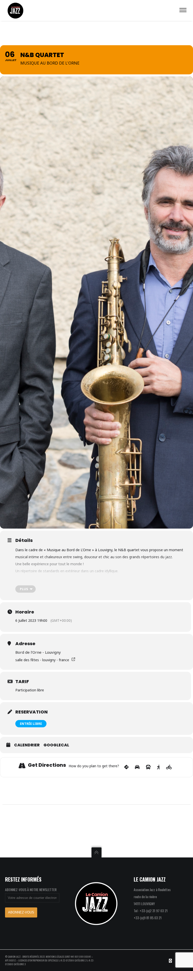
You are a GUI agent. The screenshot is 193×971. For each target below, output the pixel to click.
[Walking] (158, 767)
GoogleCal (56, 745)
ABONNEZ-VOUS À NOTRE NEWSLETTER (31, 889)
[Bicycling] (169, 767)
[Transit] (148, 767)
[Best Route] (126, 767)
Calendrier (27, 745)
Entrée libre (31, 723)
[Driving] (137, 767)
